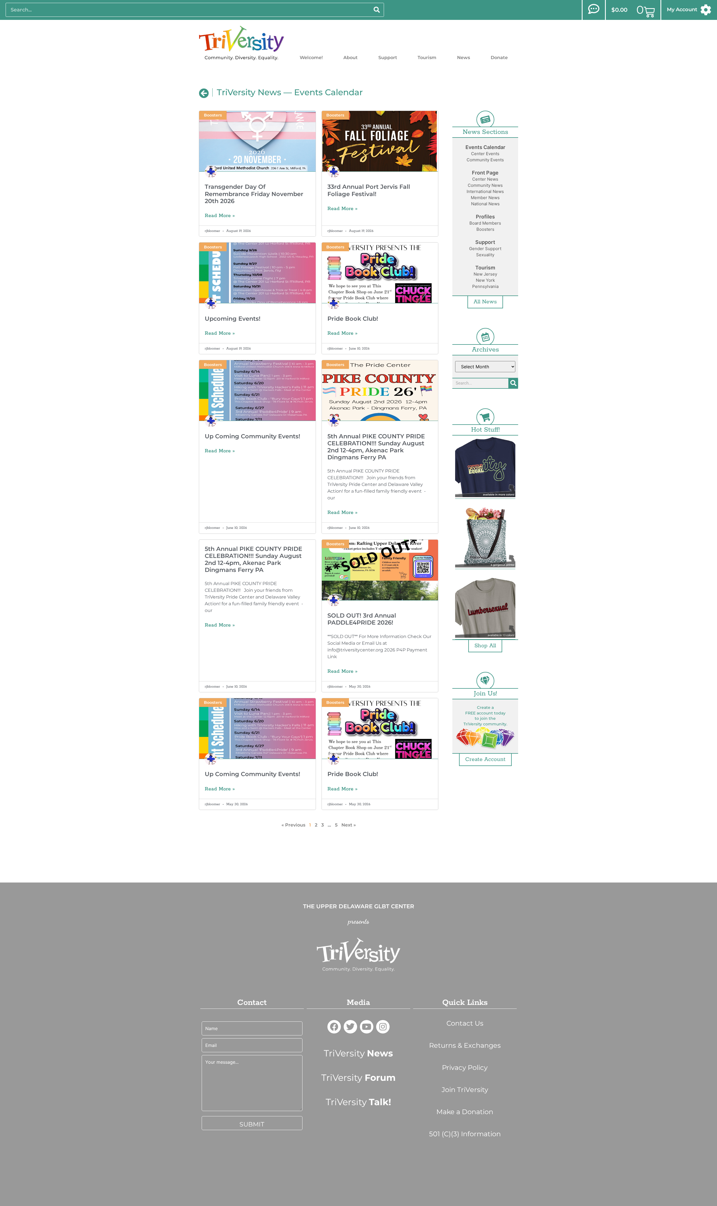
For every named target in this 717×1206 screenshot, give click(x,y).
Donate (499, 57)
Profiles (485, 217)
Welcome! (311, 57)
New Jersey (485, 274)
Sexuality (485, 254)
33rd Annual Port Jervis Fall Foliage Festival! (368, 190)
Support (387, 57)
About (350, 57)
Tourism (427, 57)
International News (485, 191)
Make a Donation (464, 1112)
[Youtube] (366, 1026)
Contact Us (464, 1023)
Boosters (485, 229)
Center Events (485, 153)
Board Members (485, 223)
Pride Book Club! (352, 318)
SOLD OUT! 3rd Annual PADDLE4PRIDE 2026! (361, 619)
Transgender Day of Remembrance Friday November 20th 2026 (254, 193)
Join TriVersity (465, 1090)
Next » (348, 825)
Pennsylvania (485, 286)
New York (485, 280)
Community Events (485, 159)
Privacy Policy (465, 1067)
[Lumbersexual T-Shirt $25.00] (485, 608)
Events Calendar (485, 147)
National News (485, 203)
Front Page (485, 173)
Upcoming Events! (232, 318)
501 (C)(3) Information (465, 1134)
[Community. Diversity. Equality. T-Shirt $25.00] (485, 468)
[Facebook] (334, 1026)
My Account (682, 9)
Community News (485, 185)
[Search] (377, 10)
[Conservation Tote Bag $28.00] (485, 538)
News (463, 57)
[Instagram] (383, 1026)
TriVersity (358, 1053)
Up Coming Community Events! (252, 436)
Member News (485, 197)
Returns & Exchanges (465, 1045)
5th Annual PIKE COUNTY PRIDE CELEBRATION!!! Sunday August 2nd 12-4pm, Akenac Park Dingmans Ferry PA (376, 447)
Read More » (220, 216)
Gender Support (485, 248)
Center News (485, 179)
